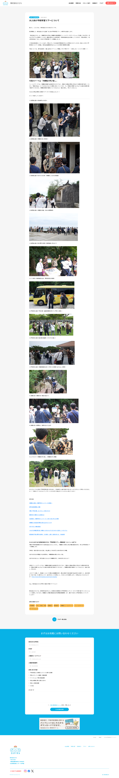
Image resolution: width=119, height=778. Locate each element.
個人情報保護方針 (105, 774)
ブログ (101, 3)
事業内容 (78, 3)
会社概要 (71, 3)
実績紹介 (95, 3)
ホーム (95, 737)
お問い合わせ (91, 746)
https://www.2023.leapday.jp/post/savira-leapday (44, 577)
